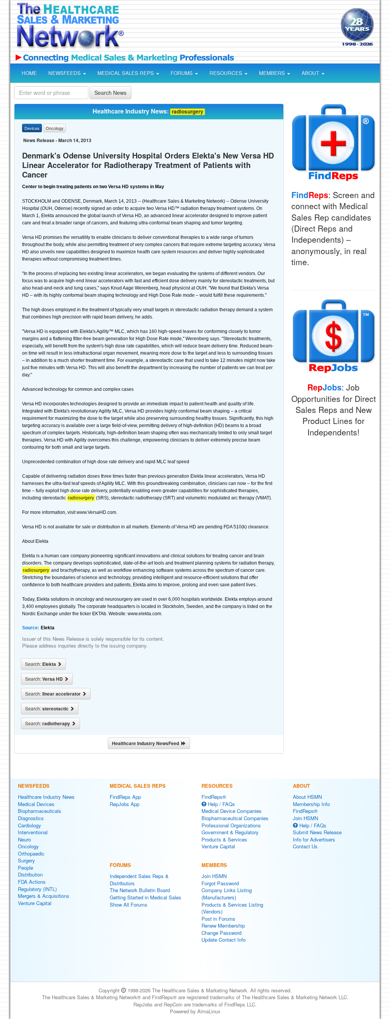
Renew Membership (223, 925)
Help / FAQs (220, 804)
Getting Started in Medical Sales (145, 897)
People (25, 867)
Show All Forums (128, 904)
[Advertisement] (230, 28)
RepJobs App (124, 804)
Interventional (33, 832)
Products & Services (224, 839)
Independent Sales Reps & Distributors (139, 879)
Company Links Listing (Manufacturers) (226, 893)
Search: (41, 664)
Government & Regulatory (230, 832)
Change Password (221, 932)
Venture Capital (34, 903)
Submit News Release (317, 832)
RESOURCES (226, 73)
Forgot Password (220, 883)
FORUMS (182, 73)
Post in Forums (218, 918)
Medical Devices (36, 804)
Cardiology (29, 825)
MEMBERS (272, 73)
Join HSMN (214, 876)
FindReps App (125, 796)
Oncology (28, 846)
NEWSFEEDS (65, 73)
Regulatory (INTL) (37, 889)
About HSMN (307, 796)
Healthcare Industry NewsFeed (146, 743)
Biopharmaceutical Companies (235, 818)
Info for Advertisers (314, 839)
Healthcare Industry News (46, 796)
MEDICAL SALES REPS (126, 73)
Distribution (30, 874)
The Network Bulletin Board (140, 890)
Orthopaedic (31, 853)
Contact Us (305, 846)
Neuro (24, 839)
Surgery (26, 860)
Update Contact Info (223, 939)
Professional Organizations (231, 825)
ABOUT (311, 73)
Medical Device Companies (231, 810)
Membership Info (311, 804)
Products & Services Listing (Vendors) (232, 908)
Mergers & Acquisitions (43, 895)
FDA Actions (32, 881)
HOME (29, 73)
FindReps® (213, 796)
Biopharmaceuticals (39, 810)
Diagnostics (31, 818)
